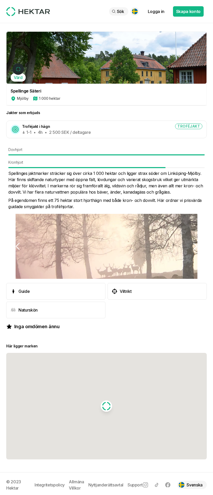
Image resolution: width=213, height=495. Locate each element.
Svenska (195, 484)
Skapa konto (188, 11)
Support (135, 484)
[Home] (28, 11)
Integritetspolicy (50, 484)
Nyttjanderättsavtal (105, 484)
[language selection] (134, 11)
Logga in (156, 11)
